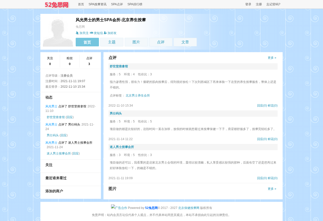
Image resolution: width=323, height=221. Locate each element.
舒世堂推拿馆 (56, 117)
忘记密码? (273, 4)
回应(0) (262, 105)
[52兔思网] (57, 7)
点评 (161, 42)
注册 (259, 4)
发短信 (98, 33)
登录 (248, 4)
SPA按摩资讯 (97, 4)
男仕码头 (53, 135)
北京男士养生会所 (138, 95)
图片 (136, 42)
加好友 (112, 33)
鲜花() (273, 105)
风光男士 (51, 106)
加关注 (84, 33)
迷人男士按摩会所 (59, 153)
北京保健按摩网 (188, 208)
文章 (185, 42)
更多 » (272, 57)
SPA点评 (117, 4)
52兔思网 (151, 208)
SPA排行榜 (134, 4)
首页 (81, 4)
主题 (112, 42)
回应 (70, 117)
